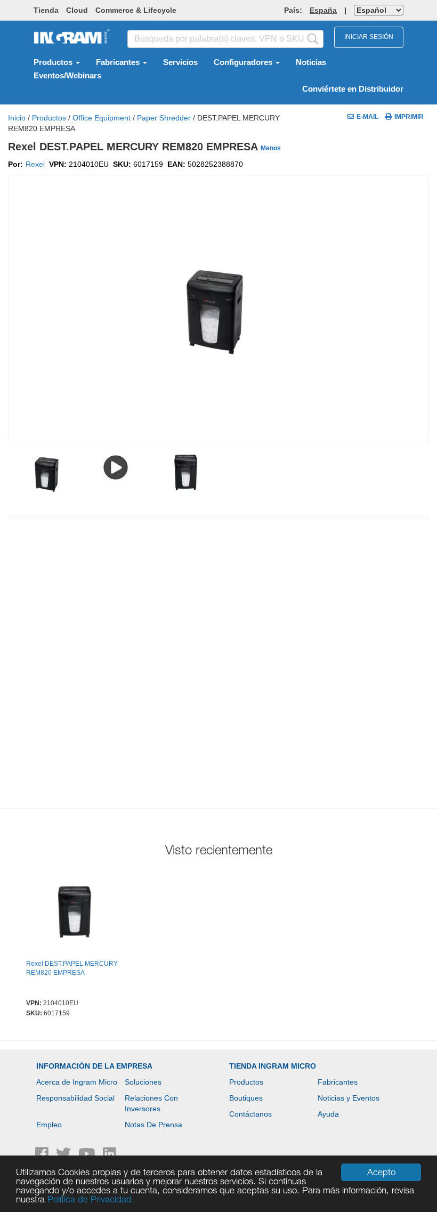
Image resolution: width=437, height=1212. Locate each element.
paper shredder (164, 118)
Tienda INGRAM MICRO (272, 1066)
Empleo (49, 1124)
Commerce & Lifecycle (135, 10)
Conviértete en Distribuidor (352, 89)
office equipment (101, 118)
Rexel (35, 164)
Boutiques (246, 1098)
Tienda (46, 10)
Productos (54, 62)
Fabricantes (119, 62)
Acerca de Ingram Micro (76, 1082)
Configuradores (244, 62)
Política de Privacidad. (90, 1199)
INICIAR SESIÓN (368, 37)
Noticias (311, 62)
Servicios (180, 62)
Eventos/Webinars (67, 75)
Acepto (381, 1172)
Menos (271, 148)
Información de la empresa (94, 1066)
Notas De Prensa (153, 1124)
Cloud (77, 10)
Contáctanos (250, 1114)
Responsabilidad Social (75, 1098)
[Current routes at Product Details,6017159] (76, 914)
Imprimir (409, 116)
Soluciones (143, 1082)
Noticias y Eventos (348, 1098)
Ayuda (328, 1114)
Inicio (17, 118)
